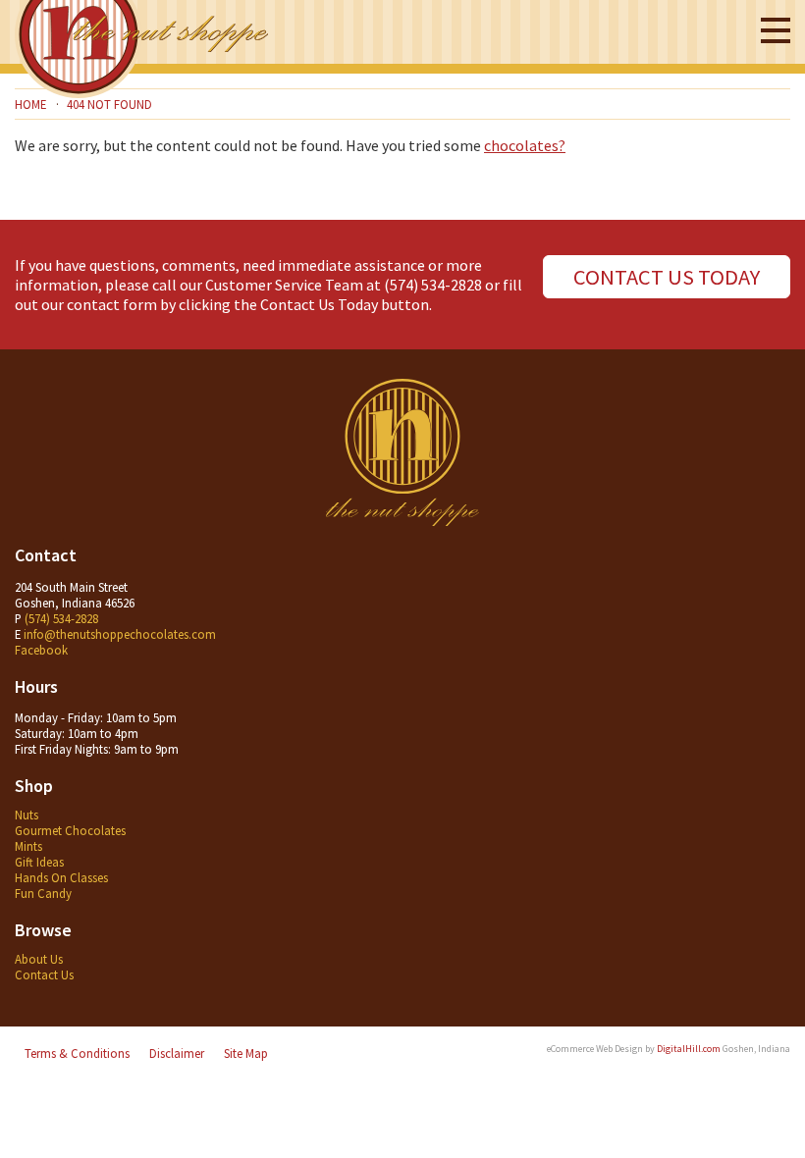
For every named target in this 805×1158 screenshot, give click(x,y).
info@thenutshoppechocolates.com (120, 634)
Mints (28, 846)
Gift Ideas (39, 861)
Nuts (26, 814)
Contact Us (44, 974)
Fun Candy (43, 893)
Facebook (41, 650)
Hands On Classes (61, 877)
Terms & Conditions (77, 1053)
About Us (39, 959)
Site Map (246, 1053)
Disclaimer (176, 1053)
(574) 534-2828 (433, 284)
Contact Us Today (666, 276)
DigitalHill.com (689, 1048)
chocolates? (524, 145)
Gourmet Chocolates (70, 830)
